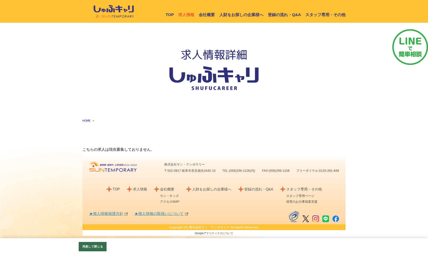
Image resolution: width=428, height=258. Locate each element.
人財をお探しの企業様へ (241, 14)
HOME (86, 120)
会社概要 (207, 14)
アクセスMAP (169, 201)
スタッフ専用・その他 (325, 14)
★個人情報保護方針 (106, 214)
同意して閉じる (92, 246)
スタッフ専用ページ (300, 196)
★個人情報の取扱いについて (159, 214)
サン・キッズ (169, 196)
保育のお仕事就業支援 (301, 201)
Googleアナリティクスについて (214, 233)
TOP (170, 14)
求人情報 (140, 189)
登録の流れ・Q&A (284, 14)
